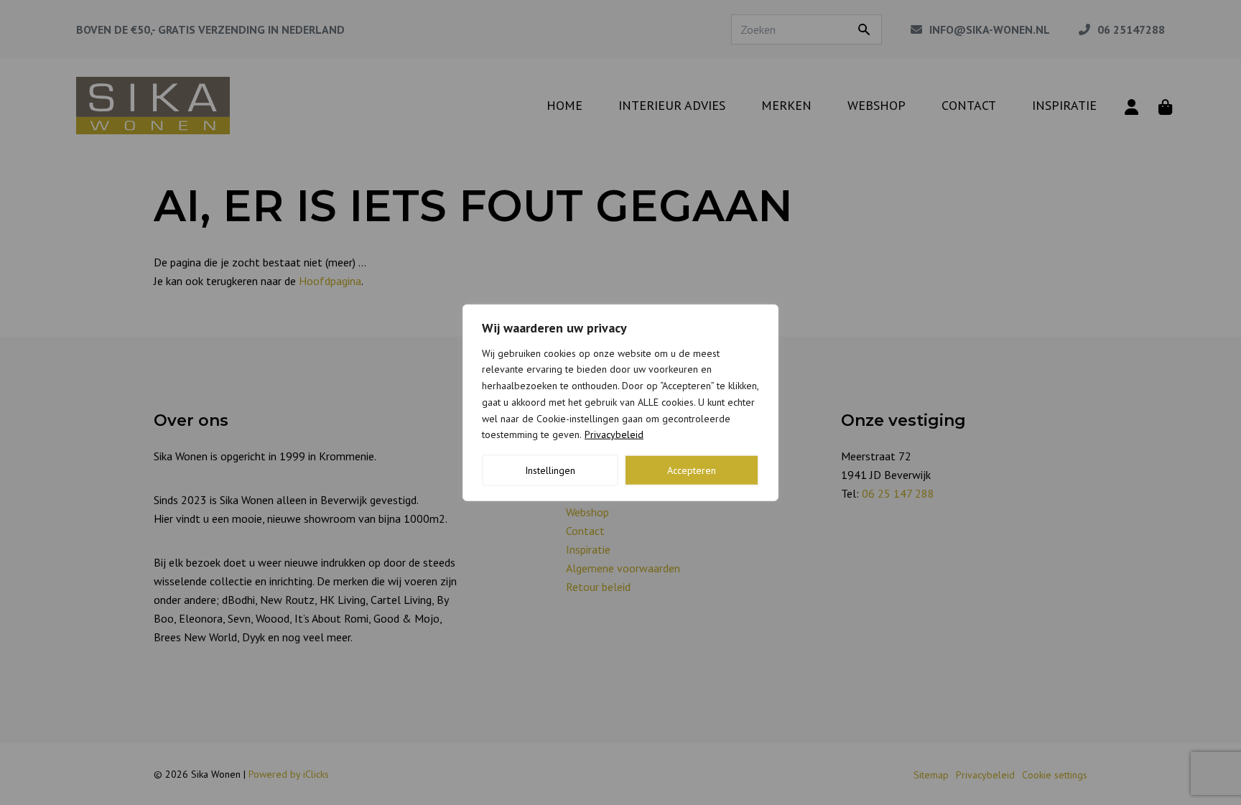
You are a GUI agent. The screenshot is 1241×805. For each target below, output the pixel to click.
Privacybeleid (614, 434)
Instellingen (550, 470)
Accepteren (691, 470)
